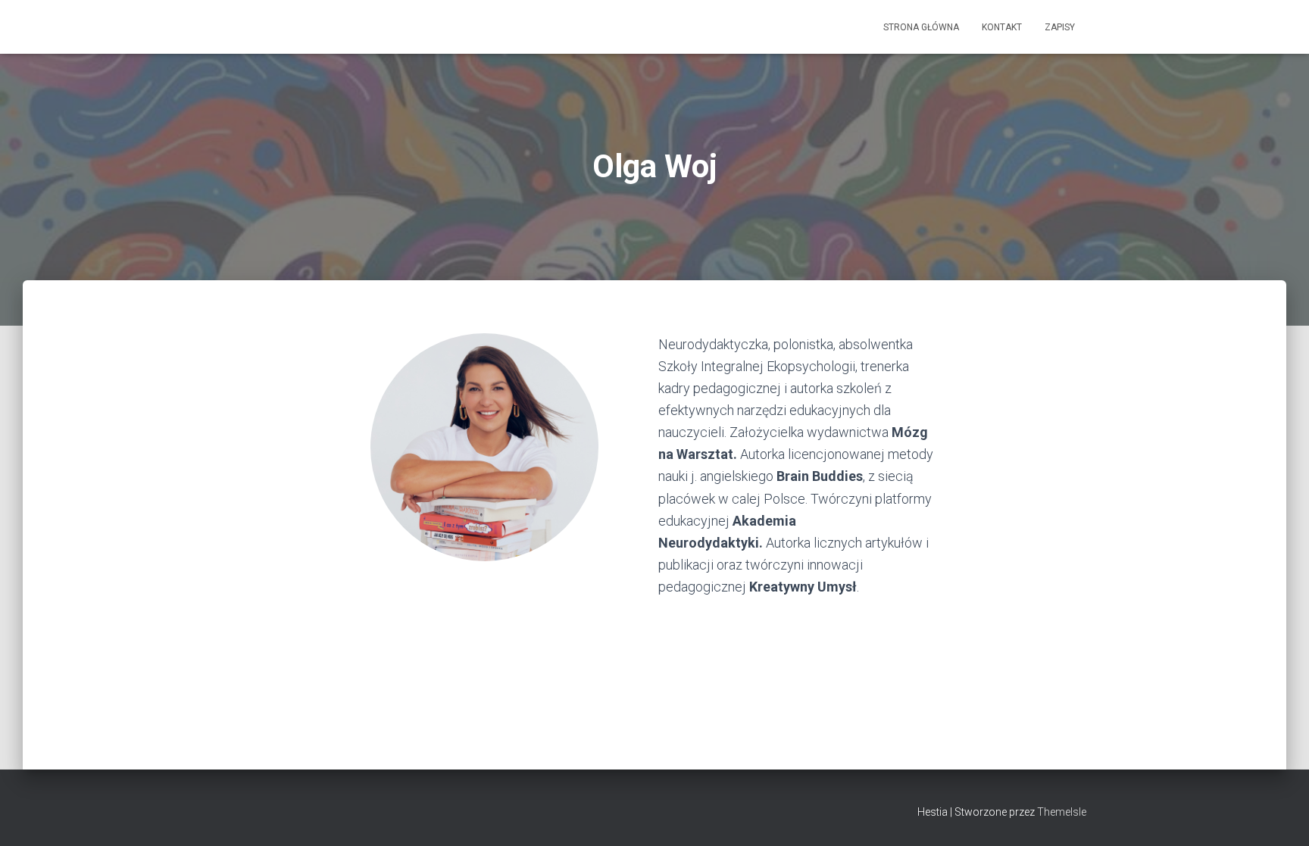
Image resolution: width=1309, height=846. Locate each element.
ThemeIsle (1061, 812)
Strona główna (921, 27)
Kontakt (1002, 27)
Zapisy (1060, 27)
